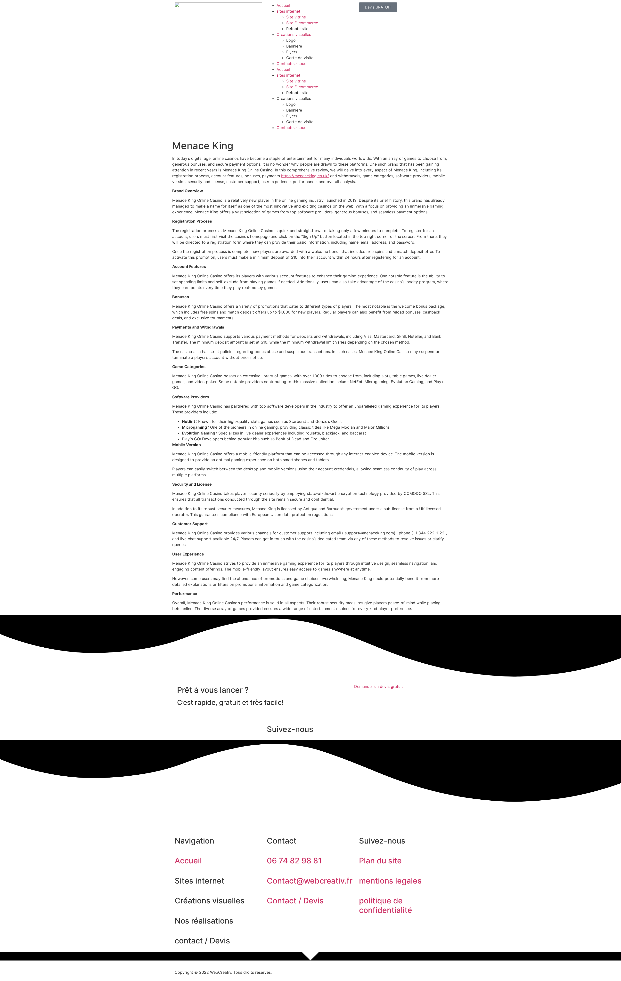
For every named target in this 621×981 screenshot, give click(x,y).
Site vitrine (296, 17)
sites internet (288, 11)
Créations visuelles (294, 34)
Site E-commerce (302, 22)
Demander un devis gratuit (378, 686)
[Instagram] (194, 812)
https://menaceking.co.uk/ (305, 175)
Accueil (283, 5)
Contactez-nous (291, 63)
